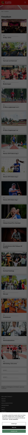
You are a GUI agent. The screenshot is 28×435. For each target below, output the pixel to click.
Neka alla (14, 427)
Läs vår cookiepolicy (13, 419)
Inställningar (14, 423)
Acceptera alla (14, 431)
